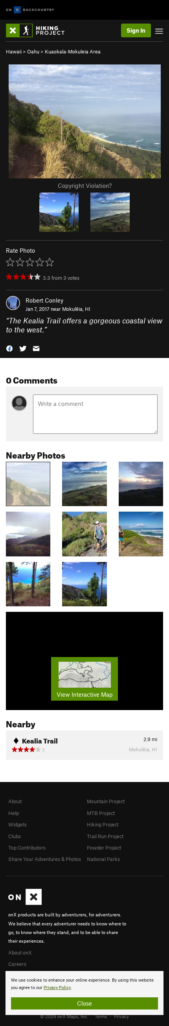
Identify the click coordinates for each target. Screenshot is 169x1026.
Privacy (121, 1016)
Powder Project (104, 847)
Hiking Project (102, 824)
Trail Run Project (105, 836)
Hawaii (14, 51)
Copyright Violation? (85, 185)
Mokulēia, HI (76, 309)
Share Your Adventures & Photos (44, 859)
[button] (9, 347)
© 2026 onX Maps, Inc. (64, 1016)
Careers (17, 964)
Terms (101, 1016)
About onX (20, 952)
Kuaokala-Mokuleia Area (73, 51)
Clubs (14, 836)
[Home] (39, 30)
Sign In (136, 30)
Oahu (33, 51)
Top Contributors (27, 847)
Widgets (17, 824)
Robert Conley (44, 300)
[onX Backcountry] (30, 10)
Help (13, 813)
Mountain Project (106, 801)
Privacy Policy (57, 987)
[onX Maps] (25, 903)
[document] (84, 992)
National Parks (103, 859)
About (15, 801)
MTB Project (101, 813)
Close (84, 1003)
